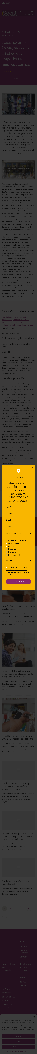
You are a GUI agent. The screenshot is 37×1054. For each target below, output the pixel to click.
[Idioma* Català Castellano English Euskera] (18, 560)
